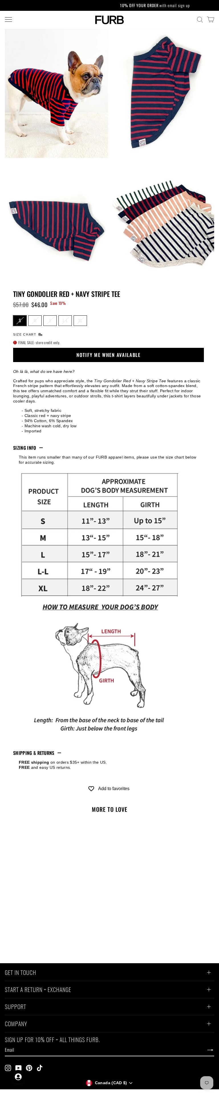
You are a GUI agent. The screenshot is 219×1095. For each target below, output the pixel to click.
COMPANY (16, 1024)
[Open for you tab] (18, 1077)
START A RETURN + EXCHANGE (38, 990)
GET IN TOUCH (20, 973)
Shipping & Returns (33, 752)
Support (15, 1007)
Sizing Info (24, 447)
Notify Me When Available (108, 354)
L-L (65, 320)
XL (80, 320)
